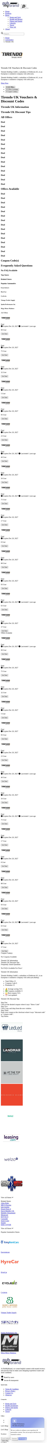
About (7, 29)
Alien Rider (5, 1203)
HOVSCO (4, 1217)
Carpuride (4, 1219)
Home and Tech (15, 17)
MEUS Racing (6, 1205)
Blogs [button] (7, 15)
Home (7, 11)
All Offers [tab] (10, 87)
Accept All (22, 1439)
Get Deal (4, 334)
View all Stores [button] (6, 1197)
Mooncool (4, 1215)
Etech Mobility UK (7, 1211)
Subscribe (5, 1441)
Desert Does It (6, 1209)
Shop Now (4, 83)
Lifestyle (13, 23)
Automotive (9, 40)
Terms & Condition (12, 1389)
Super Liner (5, 1221)
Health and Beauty (16, 19)
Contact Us (9, 1393)
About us (8, 1395)
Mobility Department (8, 1213)
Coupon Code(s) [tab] (11, 91)
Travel (12, 25)
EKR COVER (6, 1225)
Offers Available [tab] (12, 89)
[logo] (11, 7)
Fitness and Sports (16, 21)
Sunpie (3, 1223)
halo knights (5, 1207)
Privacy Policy (10, 1391)
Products (8, 13)
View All (13, 27)
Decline (14, 1439)
